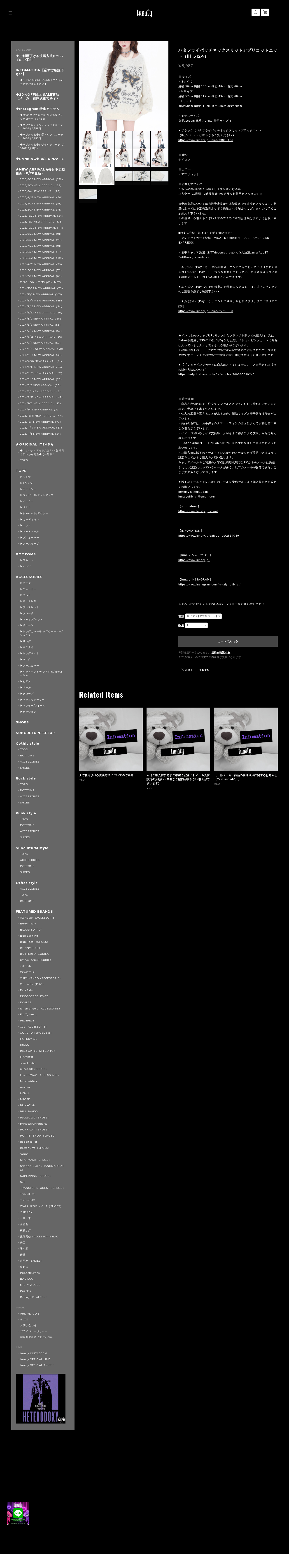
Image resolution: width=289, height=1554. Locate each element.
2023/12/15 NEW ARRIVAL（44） (42, 415)
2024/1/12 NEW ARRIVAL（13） (41, 403)
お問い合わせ (28, 1325)
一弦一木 (25, 1218)
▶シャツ (25, 477)
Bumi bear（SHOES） (35, 941)
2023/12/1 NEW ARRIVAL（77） (41, 421)
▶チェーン (27, 625)
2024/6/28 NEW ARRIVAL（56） (42, 336)
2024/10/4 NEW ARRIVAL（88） (41, 300)
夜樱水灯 (25, 1230)
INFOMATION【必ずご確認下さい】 (40, 72)
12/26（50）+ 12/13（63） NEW (40, 282)
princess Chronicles (33, 1123)
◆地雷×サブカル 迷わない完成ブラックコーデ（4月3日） (41, 116)
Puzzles (25, 1291)
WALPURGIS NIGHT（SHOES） (41, 1206)
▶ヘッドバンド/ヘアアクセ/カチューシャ (41, 673)
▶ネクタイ (27, 647)
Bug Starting (29, 935)
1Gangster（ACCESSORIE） (38, 917)
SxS (22, 1182)
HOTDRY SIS (28, 1038)
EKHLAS (26, 1002)
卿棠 (23, 1254)
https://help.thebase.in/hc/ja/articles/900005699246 (216, 374)
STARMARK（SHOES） (35, 1159)
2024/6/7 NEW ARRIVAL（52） (41, 342)
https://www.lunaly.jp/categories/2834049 (208, 535)
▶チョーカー (28, 589)
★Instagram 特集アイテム (38, 109)
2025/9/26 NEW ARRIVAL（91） (41, 233)
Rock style (26, 778)
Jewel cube (28, 1063)
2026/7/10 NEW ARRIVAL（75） (41, 185)
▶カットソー (28, 489)
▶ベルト (25, 595)
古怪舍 (24, 1224)
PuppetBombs (30, 1272)
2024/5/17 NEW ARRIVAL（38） (41, 355)
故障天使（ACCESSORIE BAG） (40, 1236)
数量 (181, 625)
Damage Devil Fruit (33, 1297)
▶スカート (27, 560)
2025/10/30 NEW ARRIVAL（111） (42, 227)
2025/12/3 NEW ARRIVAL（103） (42, 221)
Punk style (26, 813)
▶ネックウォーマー (32, 699)
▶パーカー (27, 501)
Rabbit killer (28, 1141)
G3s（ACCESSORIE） (34, 1026)
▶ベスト (25, 507)
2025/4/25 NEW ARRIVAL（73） (41, 264)
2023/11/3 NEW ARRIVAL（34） (41, 433)
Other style (27, 883)
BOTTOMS (26, 554)
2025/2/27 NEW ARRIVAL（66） (41, 276)
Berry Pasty (28, 923)
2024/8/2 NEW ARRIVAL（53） (41, 324)
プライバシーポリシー (33, 1331)
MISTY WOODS (30, 1284)
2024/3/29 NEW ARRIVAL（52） (42, 373)
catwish (25, 966)
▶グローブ (27, 693)
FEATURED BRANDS (34, 912)
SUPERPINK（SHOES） (36, 1175)
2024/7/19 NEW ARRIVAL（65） (41, 330)
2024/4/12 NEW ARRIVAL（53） (41, 367)
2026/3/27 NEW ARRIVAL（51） (41, 203)
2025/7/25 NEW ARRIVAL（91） (41, 245)
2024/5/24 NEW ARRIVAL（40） (42, 349)
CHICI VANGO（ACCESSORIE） (41, 978)
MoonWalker (28, 1081)
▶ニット (25, 525)
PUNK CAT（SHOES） (35, 1129)
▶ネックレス (28, 601)
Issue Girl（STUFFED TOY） (39, 1050)
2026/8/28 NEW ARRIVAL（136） (42, 179)
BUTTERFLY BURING (34, 953)
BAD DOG (26, 1278)
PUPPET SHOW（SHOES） (38, 1135)
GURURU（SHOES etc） (36, 1032)
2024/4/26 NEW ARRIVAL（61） (41, 361)
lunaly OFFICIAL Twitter (37, 1365)
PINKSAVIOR (29, 1111)
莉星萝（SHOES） (31, 1260)
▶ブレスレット (29, 607)
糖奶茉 (24, 1266)
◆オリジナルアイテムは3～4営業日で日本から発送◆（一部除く (42, 452)
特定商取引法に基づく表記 (36, 1337)
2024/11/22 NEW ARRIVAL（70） (42, 288)
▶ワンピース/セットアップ (37, 495)
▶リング (25, 641)
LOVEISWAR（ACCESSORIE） (40, 1075)
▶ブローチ (27, 613)
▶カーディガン (29, 519)
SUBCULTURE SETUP (35, 733)
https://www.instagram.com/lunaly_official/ (209, 584)
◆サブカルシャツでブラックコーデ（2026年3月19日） (41, 126)
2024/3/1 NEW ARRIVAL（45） (41, 391)
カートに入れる (228, 641)
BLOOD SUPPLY (31, 929)
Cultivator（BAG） (32, 984)
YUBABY (26, 1212)
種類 (181, 616)
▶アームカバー (29, 665)
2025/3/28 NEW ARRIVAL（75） (41, 270)
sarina (24, 1154)
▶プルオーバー (29, 537)
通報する (204, 670)
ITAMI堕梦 (27, 1057)
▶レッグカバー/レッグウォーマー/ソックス (41, 633)
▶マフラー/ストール (33, 705)
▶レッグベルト (29, 653)
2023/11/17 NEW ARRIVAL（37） (41, 427)
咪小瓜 (24, 1248)
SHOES (22, 722)
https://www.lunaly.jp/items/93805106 (205, 140)
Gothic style (27, 744)
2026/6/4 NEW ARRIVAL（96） (41, 191)
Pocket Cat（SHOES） (35, 1117)
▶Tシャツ (26, 483)
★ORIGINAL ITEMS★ (35, 444)
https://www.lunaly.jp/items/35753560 (205, 311)
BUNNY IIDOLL (30, 948)
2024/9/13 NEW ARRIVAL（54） (42, 306)
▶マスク (25, 659)
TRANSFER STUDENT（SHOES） (42, 1187)
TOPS (24, 460)
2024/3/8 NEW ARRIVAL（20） (41, 385)
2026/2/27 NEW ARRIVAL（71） (41, 209)
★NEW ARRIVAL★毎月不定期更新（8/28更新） (40, 171)
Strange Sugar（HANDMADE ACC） (42, 1167)
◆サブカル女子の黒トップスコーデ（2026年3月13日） (41, 136)
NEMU (24, 1093)
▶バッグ (25, 583)
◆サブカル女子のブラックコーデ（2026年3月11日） (42, 146)
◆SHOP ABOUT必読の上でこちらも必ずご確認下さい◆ (42, 81)
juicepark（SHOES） (34, 1069)
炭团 (23, 1242)
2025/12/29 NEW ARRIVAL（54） (42, 215)
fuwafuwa (27, 1020)
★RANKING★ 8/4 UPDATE (40, 159)
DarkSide (26, 990)
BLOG (24, 1319)
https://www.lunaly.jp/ (194, 560)
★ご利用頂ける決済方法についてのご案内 (39, 58)
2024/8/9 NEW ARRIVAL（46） (41, 318)
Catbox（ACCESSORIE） (36, 960)
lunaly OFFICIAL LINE (35, 1359)
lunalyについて (30, 1313)
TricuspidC (27, 1200)
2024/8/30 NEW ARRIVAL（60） (42, 312)
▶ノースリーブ (29, 543)
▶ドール (25, 687)
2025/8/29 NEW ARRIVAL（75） (41, 240)
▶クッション (28, 711)
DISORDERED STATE (34, 996)
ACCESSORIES (29, 577)
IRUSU (24, 1044)
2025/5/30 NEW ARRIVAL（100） (42, 258)
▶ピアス (25, 681)
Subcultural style (32, 848)
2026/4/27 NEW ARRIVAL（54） (42, 197)
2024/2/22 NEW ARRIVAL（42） (42, 397)
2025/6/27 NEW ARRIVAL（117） (42, 251)
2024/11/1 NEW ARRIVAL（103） (41, 294)
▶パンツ (25, 566)
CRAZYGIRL (28, 972)
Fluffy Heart (28, 1014)
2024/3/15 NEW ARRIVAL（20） (41, 379)
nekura (25, 1087)
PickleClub (27, 1105)
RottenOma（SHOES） (35, 1147)
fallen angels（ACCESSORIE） (40, 1008)
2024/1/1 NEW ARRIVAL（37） (40, 409)
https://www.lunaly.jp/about (198, 511)
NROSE (25, 1099)
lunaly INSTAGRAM (33, 1353)
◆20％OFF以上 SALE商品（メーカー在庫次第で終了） (38, 96)
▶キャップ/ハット (31, 619)
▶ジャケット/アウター (34, 513)
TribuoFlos (27, 1194)
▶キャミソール (29, 531)
